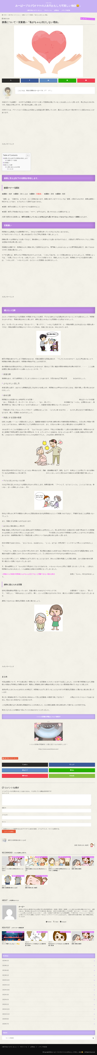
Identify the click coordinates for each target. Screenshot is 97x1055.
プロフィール (48, 10)
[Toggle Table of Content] (27, 155)
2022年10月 (6, 990)
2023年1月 (5, 975)
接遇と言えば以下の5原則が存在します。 (16, 158)
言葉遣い (7, 162)
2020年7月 (5, 1024)
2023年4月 (5, 970)
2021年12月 (6, 1009)
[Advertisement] (48, 129)
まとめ (11, 169)
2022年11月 (6, 985)
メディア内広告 (65, 10)
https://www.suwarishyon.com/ (48, 749)
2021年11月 (6, 1014)
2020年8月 (5, 1019)
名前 (4, 808)
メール (4, 815)
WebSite (49, 921)
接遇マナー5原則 (12, 160)
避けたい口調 (8, 165)
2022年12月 (6, 980)
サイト (4, 822)
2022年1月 (5, 1004)
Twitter (56, 921)
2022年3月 (5, 994)
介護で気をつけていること (34, 10)
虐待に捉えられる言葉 (13, 167)
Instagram (64, 921)
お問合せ (56, 10)
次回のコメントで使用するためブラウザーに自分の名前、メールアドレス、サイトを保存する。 (31, 829)
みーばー (22, 906)
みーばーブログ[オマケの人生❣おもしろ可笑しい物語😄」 (48, 5)
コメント (5, 793)
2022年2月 (5, 999)
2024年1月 (5, 965)
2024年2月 (5, 960)
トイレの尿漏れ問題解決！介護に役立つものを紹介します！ (48, 744)
